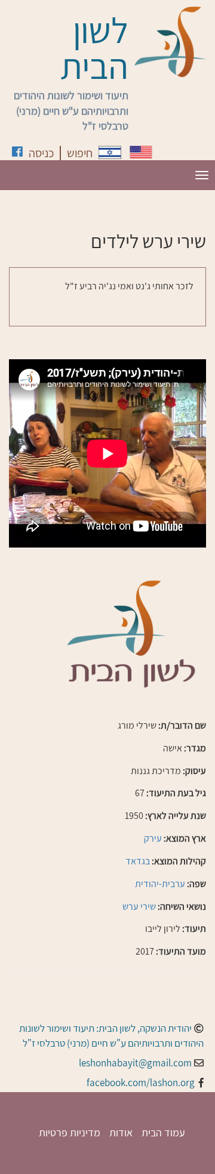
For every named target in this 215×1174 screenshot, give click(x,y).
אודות (121, 1132)
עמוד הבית (163, 1132)
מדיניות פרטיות (69, 1132)
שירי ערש (139, 906)
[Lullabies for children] (141, 152)
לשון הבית (94, 48)
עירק (153, 838)
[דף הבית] (170, 42)
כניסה (41, 153)
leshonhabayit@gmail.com (135, 1062)
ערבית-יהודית (160, 884)
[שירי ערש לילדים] (110, 152)
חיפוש (80, 153)
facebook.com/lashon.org (141, 1082)
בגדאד (137, 861)
